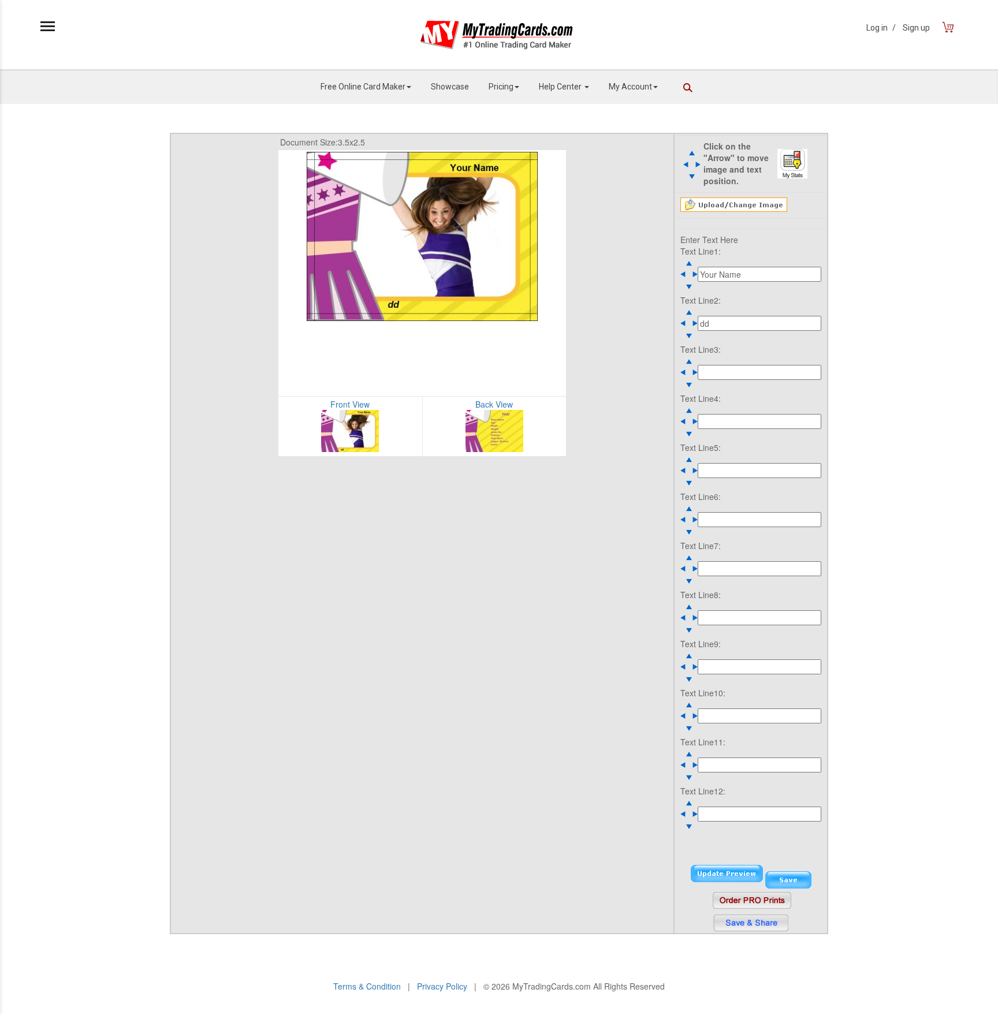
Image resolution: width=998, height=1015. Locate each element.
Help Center (561, 86)
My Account (630, 86)
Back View (494, 404)
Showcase (450, 86)
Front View (350, 404)
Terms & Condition (367, 986)
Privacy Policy (442, 986)
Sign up (916, 27)
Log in (881, 27)
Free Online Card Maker (363, 86)
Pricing (501, 86)
